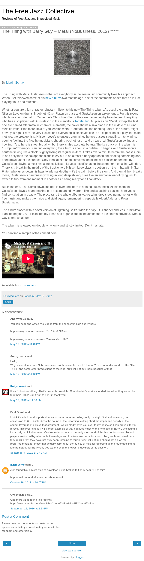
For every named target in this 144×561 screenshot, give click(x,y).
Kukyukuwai (18, 386)
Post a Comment (15, 516)
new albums (53, 98)
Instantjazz (29, 285)
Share (8, 302)
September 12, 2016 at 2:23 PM (29, 508)
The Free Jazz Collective (38, 11)
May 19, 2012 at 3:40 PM (25, 344)
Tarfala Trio (82, 121)
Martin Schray (15, 82)
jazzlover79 (17, 464)
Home (72, 543)
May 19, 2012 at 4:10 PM (25, 373)
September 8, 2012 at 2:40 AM (28, 452)
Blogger (79, 557)
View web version (72, 550)
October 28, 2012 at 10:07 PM (28, 482)
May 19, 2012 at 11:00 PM (25, 400)
